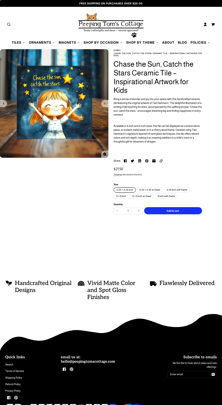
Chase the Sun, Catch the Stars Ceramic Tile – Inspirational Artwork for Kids (158, 54)
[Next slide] (104, 103)
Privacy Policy (13, 390)
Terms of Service (14, 371)
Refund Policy (13, 384)
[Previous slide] (3, 103)
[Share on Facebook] (125, 160)
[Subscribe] (213, 374)
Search (9, 364)
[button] (8, 24)
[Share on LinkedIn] (139, 160)
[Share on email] (153, 160)
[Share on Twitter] (132, 160)
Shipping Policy (13, 377)
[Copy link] (161, 160)
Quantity (118, 204)
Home (117, 50)
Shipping (118, 174)
